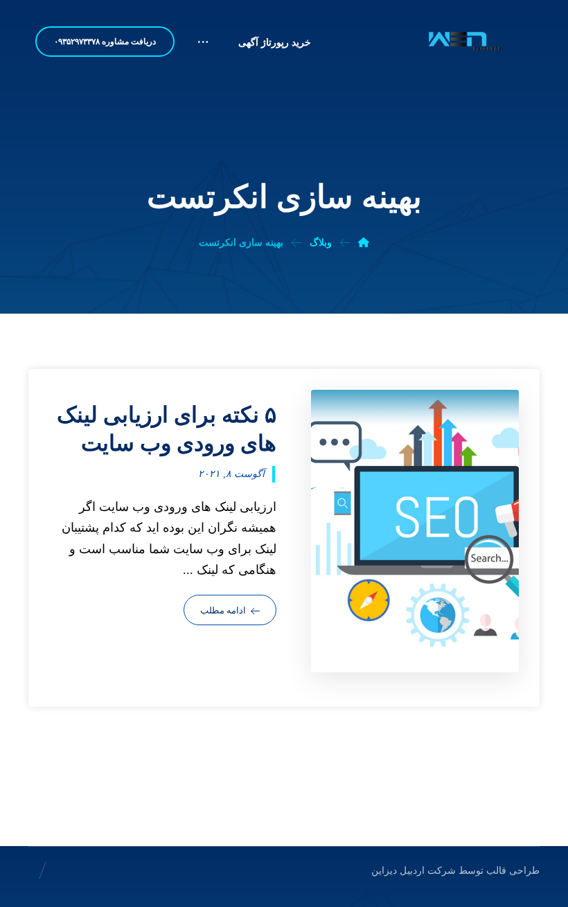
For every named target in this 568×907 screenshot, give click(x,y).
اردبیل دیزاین (398, 870)
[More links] (203, 48)
